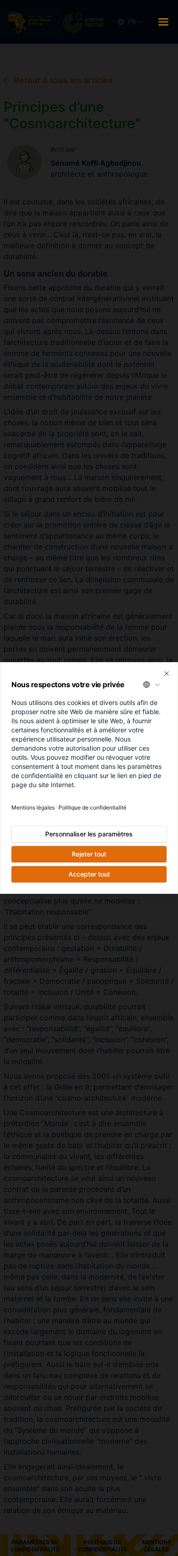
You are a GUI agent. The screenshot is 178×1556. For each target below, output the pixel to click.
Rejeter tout (89, 854)
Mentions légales (33, 807)
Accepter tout (89, 874)
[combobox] (152, 684)
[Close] (166, 673)
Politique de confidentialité (92, 807)
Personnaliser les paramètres (89, 834)
